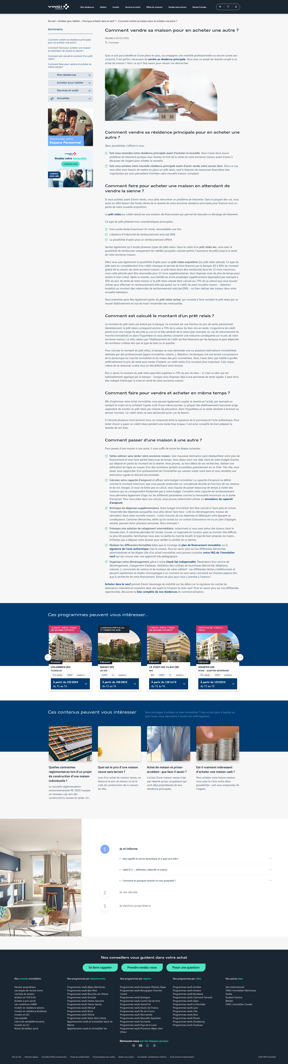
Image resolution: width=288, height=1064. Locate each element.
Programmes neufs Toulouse (187, 1024)
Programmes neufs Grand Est (135, 1004)
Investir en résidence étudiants (30, 1011)
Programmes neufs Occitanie (135, 1021)
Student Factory (234, 997)
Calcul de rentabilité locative (29, 1021)
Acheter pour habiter (69, 21)
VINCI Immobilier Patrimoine (241, 990)
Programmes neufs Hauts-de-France (139, 1007)
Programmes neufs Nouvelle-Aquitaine (140, 1018)
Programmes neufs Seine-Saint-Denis (86, 1018)
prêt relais (114, 214)
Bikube (229, 1000)
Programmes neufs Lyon (185, 1007)
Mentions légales (31, 1056)
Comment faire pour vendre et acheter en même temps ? (70, 65)
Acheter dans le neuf (118, 584)
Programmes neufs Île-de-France (137, 1011)
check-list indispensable (181, 561)
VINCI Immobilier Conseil (239, 1004)
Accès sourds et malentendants (182, 1056)
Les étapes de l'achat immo (28, 990)
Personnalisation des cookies (104, 1056)
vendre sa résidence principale (167, 59)
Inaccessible (20, 1018)
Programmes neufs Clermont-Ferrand (192, 997)
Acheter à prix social (25, 1000)
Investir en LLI (21, 1024)
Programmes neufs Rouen (186, 1018)
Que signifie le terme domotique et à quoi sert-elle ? (150, 858)
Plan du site (16, 1056)
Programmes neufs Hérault (81, 1007)
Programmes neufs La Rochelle (189, 1004)
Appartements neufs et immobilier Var (87, 1028)
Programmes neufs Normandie (136, 1014)
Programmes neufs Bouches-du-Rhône (87, 993)
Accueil (52, 21)
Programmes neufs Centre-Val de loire (140, 1000)
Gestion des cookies (126, 1056)
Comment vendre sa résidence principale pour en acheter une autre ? (69, 41)
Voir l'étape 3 (185, 906)
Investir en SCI (22, 1014)
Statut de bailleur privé (26, 1028)
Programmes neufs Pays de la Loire (138, 1024)
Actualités (63, 98)
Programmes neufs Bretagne (135, 997)
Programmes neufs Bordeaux (188, 993)
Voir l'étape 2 (185, 892)
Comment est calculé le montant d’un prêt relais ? (70, 57)
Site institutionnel (235, 987)
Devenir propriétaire (25, 987)
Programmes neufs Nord (80, 1011)
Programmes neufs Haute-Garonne (85, 1000)
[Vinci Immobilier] (59, 7)
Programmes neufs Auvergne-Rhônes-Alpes (143, 987)
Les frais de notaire (24, 993)
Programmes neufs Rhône (80, 1014)
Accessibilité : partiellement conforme (151, 1056)
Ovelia (229, 993)
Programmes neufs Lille (185, 1011)
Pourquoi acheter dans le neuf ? (99, 21)
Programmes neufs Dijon (186, 1000)
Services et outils (67, 90)
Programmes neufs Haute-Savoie (84, 1004)
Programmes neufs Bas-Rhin (82, 990)
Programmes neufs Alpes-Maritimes (86, 987)
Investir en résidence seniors (29, 1007)
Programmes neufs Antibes (187, 987)
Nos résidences (66, 75)
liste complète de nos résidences (157, 591)
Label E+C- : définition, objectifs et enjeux (145, 869)
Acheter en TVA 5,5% (25, 997)
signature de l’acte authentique (129, 548)
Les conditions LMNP (25, 1004)
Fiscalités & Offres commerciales (54, 1056)
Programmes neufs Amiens (187, 990)
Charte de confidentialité (79, 1056)
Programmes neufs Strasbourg (189, 1021)
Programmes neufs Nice (185, 1014)
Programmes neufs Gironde (81, 997)
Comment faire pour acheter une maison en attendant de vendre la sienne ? (69, 49)
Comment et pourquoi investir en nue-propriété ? (149, 880)
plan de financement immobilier (201, 545)
